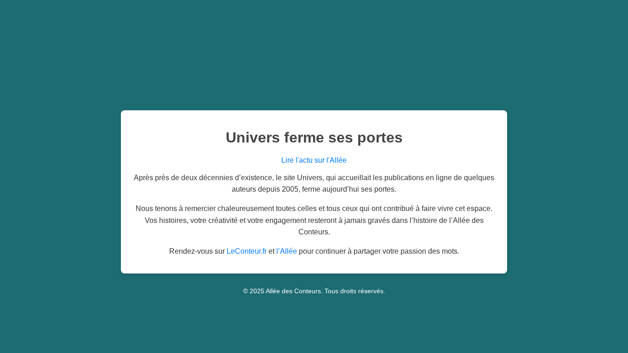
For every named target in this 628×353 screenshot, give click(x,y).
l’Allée (286, 251)
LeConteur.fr (247, 251)
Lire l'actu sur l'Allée (314, 160)
